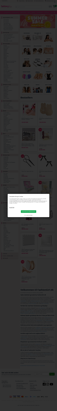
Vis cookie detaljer (28, 215)
